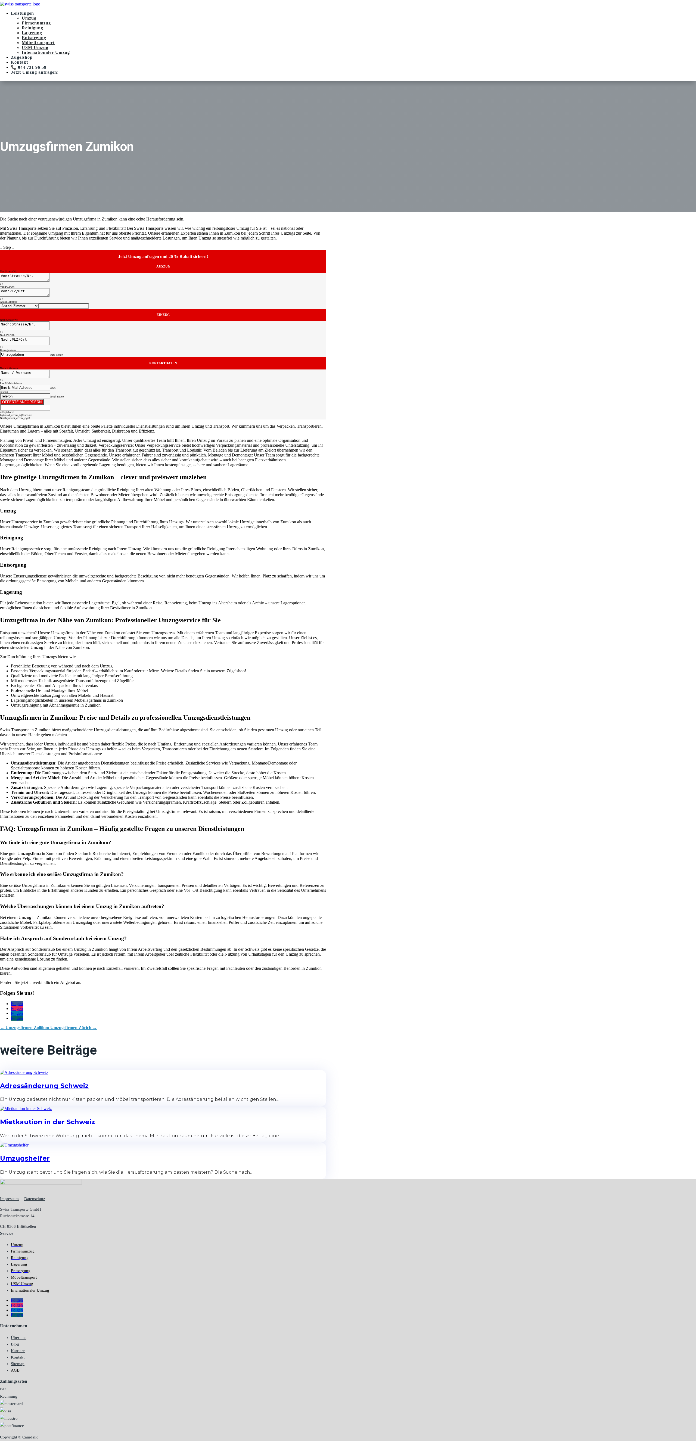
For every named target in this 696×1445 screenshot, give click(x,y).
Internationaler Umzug (46, 52)
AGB (15, 1370)
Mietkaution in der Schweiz (47, 1122)
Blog (15, 1344)
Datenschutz (34, 1199)
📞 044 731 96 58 (28, 67)
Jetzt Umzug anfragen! (35, 72)
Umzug (29, 18)
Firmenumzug (36, 23)
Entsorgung (34, 37)
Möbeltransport (38, 42)
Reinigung (32, 28)
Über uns (18, 1337)
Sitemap (17, 1364)
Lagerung (32, 32)
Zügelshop (22, 57)
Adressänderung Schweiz (44, 1086)
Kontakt (19, 62)
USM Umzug (35, 47)
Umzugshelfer (25, 1158)
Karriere (18, 1350)
